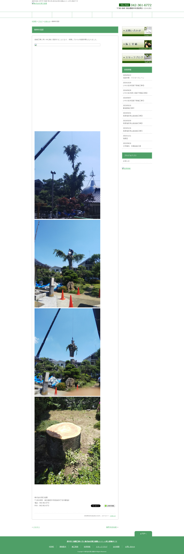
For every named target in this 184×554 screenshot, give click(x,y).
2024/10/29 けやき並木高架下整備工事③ (133, 84)
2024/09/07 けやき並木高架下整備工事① (133, 99)
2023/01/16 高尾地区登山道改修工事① (133, 129)
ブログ (40, 21)
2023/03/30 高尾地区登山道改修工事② (133, 122)
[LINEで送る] (109, 506)
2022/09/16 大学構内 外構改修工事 (132, 144)
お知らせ (47, 21)
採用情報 (102, 15)
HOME (42, 15)
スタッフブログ (101, 547)
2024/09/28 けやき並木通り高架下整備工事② (135, 91)
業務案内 (62, 15)
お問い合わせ (142, 15)
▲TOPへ (143, 534)
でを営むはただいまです (92, 541)
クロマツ (36, 527)
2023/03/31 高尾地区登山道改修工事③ (133, 114)
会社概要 (122, 15)
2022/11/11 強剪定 (127, 137)
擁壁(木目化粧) (111, 527)
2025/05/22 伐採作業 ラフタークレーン (133, 76)
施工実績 (82, 15)
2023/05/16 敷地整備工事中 (128, 107)
